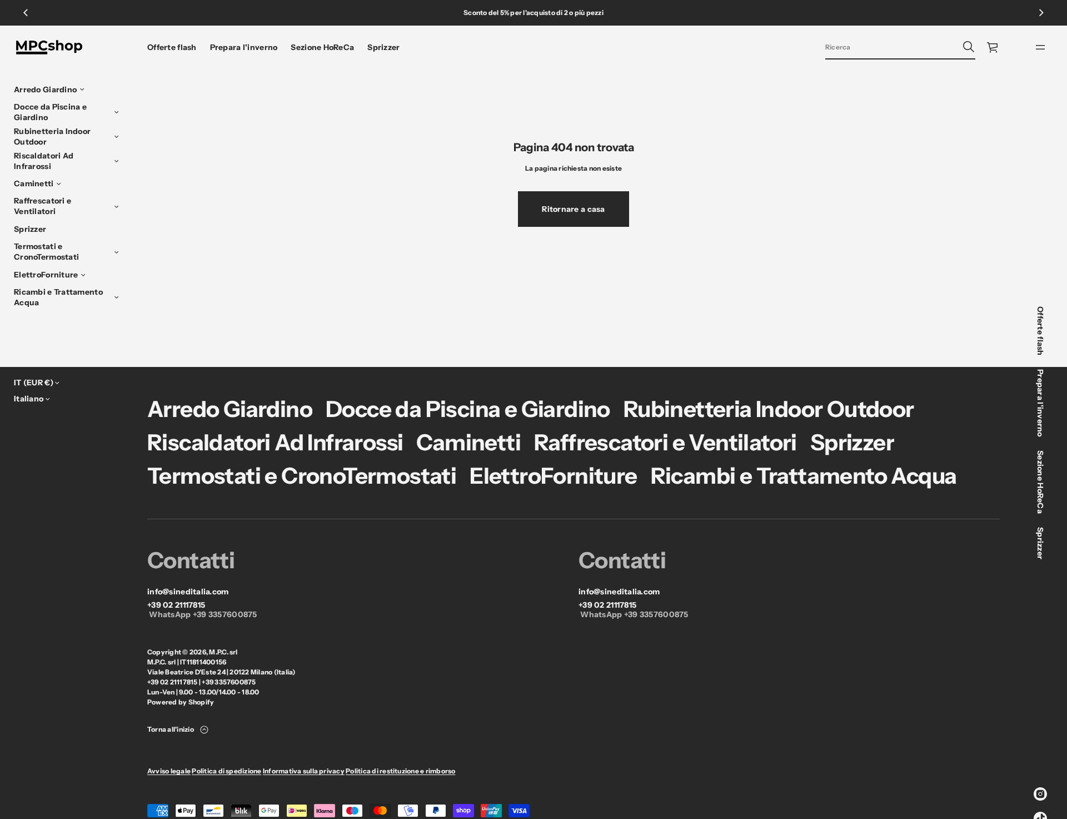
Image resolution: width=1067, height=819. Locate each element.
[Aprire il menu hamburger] (1040, 47)
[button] (900, 47)
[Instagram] (1040, 794)
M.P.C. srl (223, 652)
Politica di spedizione (226, 771)
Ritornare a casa (573, 209)
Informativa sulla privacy (304, 771)
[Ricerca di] (968, 46)
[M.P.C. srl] (49, 47)
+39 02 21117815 (176, 605)
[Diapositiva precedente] (25, 13)
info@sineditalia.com (188, 592)
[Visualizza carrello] (993, 47)
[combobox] (891, 46)
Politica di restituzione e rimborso (400, 771)
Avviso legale (169, 771)
